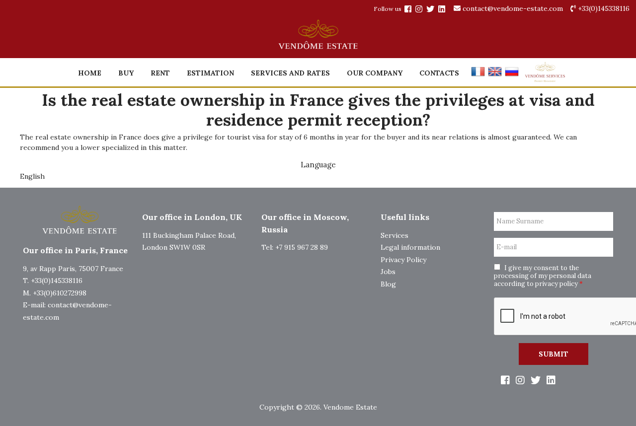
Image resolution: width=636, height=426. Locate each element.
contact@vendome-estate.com (513, 8)
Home (89, 73)
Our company (374, 73)
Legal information (410, 247)
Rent (160, 73)
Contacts (439, 73)
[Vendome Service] (544, 79)
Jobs (388, 271)
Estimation (210, 73)
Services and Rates (290, 73)
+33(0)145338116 (603, 8)
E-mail (506, 247)
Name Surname (520, 221)
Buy (126, 73)
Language (318, 164)
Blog (388, 284)
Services (394, 235)
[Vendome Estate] (407, 9)
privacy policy (556, 284)
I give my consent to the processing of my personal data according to (542, 276)
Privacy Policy (403, 259)
